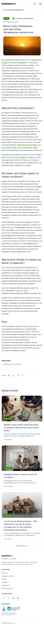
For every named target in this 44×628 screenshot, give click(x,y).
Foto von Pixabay (15, 364)
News (6, 18)
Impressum (5, 582)
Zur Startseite (20, 546)
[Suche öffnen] (35, 4)
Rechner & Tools (7, 588)
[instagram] (13, 598)
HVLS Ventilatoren (20, 157)
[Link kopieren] (22, 375)
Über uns (5, 573)
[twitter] (8, 598)
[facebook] (3, 598)
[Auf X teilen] (13, 375)
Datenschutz (6, 585)
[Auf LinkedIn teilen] (9, 375)
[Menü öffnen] (40, 4)
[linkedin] (18, 598)
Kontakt (4, 579)
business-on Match (8, 576)
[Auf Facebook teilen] (18, 375)
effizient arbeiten (23, 288)
